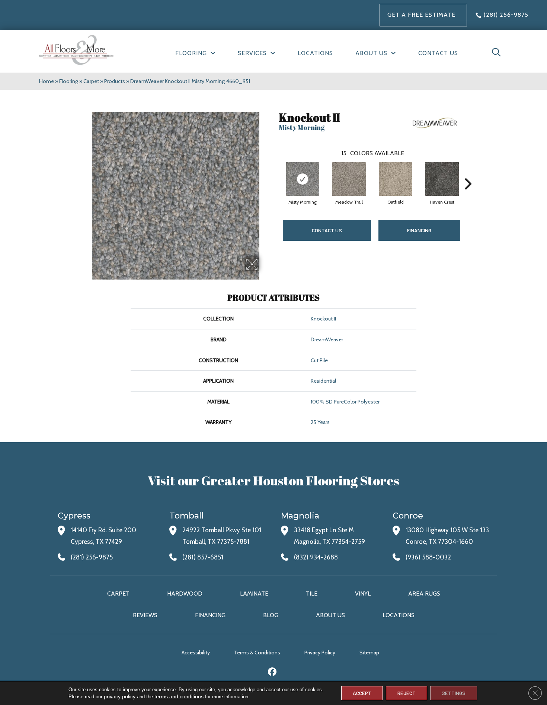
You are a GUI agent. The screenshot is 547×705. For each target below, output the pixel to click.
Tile (311, 593)
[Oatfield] (395, 179)
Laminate (254, 593)
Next (467, 172)
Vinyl (363, 593)
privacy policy (119, 696)
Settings (454, 693)
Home (46, 81)
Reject (406, 693)
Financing (210, 615)
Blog (270, 615)
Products (114, 81)
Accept (362, 693)
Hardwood (184, 593)
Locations (399, 615)
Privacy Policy (319, 652)
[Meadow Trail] (349, 179)
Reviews (145, 615)
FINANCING (419, 230)
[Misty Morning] (302, 179)
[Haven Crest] (442, 179)
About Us (330, 615)
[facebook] (272, 673)
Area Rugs (424, 593)
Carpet (91, 81)
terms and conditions (179, 696)
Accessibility (196, 652)
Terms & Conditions (257, 652)
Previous (275, 172)
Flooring (68, 81)
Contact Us (327, 230)
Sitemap (369, 652)
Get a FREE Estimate (421, 14)
